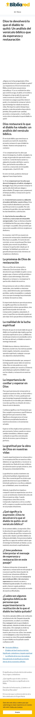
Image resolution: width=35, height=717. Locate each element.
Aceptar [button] (17, 712)
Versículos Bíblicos (11, 647)
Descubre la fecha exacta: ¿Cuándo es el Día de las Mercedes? (16, 689)
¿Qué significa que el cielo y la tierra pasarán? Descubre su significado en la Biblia (16, 681)
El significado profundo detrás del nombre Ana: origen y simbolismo (17, 673)
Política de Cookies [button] (16, 707)
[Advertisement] (17, 61)
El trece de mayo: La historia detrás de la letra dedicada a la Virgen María (17, 695)
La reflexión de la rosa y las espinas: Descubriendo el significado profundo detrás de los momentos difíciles (16, 659)
